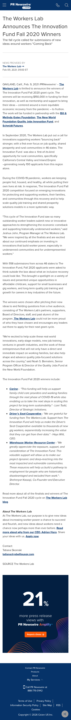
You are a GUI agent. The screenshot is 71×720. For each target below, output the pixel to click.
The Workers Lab (24, 319)
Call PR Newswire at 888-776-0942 (36, 688)
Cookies (36, 709)
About (35, 675)
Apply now (32, 536)
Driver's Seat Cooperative (25, 414)
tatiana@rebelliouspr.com (18, 554)
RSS (58, 705)
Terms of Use (25, 701)
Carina (13, 389)
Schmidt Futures (13, 126)
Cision (41, 715)
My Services (34, 680)
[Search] (66, 5)
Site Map (47, 705)
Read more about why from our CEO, (33, 530)
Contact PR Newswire (35, 668)
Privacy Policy (44, 701)
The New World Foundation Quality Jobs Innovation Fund (29, 119)
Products (35, 671)
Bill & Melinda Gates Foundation (35, 115)
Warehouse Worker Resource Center (32, 443)
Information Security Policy (24, 705)
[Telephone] (57, 5)
